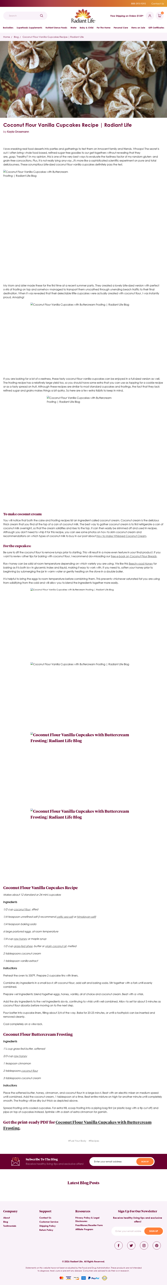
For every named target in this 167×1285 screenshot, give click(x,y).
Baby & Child (86, 27)
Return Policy (46, 1229)
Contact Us (157, 3)
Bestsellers (8, 27)
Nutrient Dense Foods (56, 27)
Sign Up (145, 1161)
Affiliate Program (84, 1229)
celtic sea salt (65, 916)
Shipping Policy (47, 1225)
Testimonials (9, 1225)
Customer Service (48, 1221)
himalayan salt (86, 916)
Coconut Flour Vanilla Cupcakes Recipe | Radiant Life (67, 125)
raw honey (20, 938)
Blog (5, 1221)
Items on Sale (138, 27)
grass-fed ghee (23, 946)
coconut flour (22, 909)
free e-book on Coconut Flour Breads (134, 556)
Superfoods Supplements (29, 27)
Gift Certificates (156, 27)
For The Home (103, 27)
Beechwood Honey (141, 563)
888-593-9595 (138, 3)
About (6, 1217)
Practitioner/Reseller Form (89, 1225)
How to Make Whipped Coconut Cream (121, 536)
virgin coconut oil (55, 946)
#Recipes (94, 1140)
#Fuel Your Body (77, 1140)
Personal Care (121, 27)
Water (73, 27)
